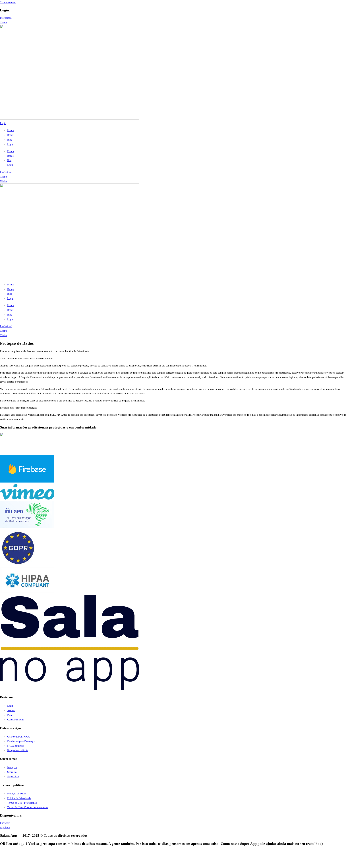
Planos (10, 130)
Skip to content (8, 2)
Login (10, 144)
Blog (9, 139)
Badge (10, 135)
